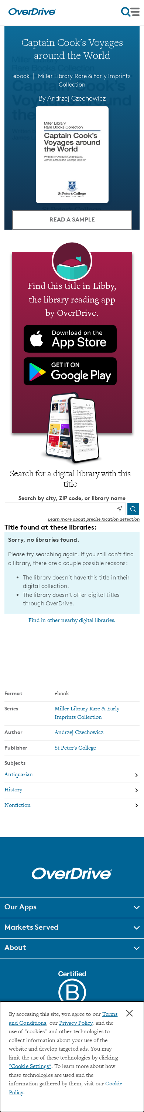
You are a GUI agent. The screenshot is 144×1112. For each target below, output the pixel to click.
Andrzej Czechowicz (76, 98)
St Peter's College (75, 748)
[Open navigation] (130, 11)
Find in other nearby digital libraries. (72, 620)
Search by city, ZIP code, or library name (72, 497)
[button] (72, 908)
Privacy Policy (75, 1023)
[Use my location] (119, 509)
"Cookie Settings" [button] (30, 1066)
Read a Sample (72, 219)
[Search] (133, 509)
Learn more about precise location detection (94, 519)
